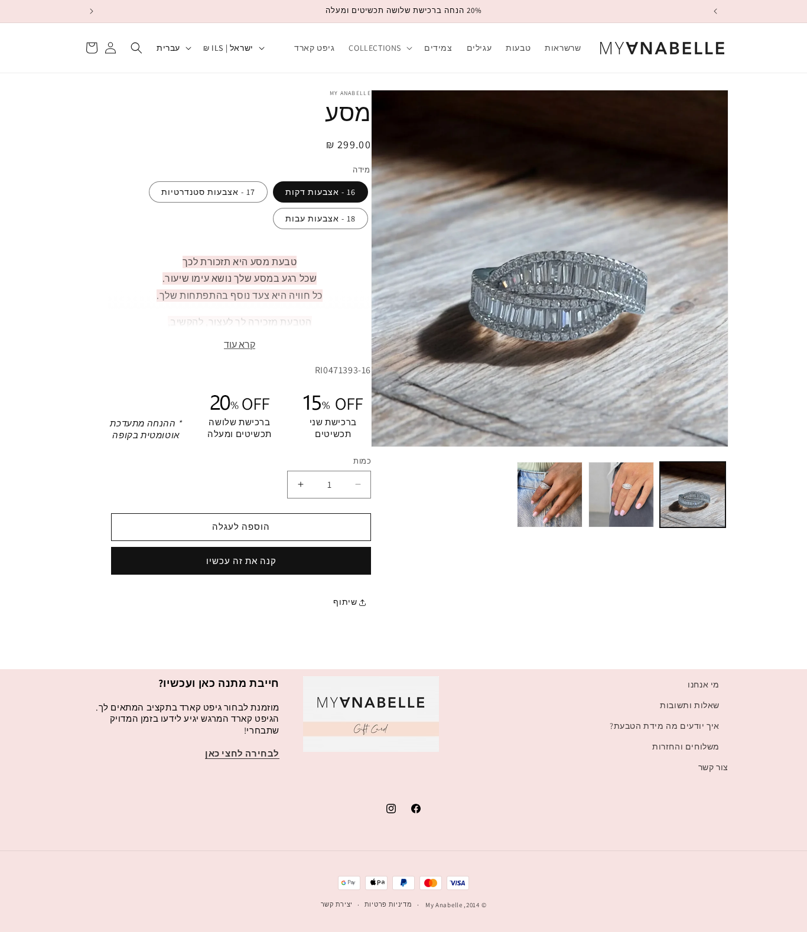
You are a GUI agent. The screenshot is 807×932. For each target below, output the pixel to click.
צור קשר (713, 767)
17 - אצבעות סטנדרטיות (208, 192)
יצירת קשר (337, 904)
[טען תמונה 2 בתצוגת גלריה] (621, 494)
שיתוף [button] (346, 602)
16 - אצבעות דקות (320, 192)
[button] (379, 47)
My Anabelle (444, 905)
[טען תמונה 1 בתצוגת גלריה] (692, 494)
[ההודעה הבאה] (92, 11)
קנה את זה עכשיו (241, 560)
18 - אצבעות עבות (320, 218)
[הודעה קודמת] (715, 11)
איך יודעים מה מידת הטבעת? (665, 726)
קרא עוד (239, 344)
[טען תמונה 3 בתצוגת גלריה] (550, 494)
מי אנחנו (704, 684)
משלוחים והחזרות (686, 746)
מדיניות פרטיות (388, 904)
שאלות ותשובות (690, 705)
